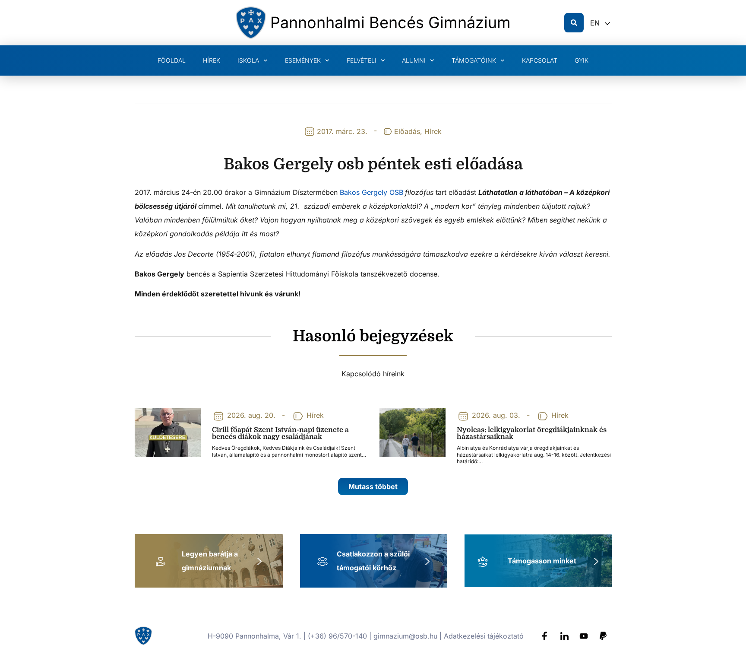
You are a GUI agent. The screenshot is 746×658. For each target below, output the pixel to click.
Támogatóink (474, 60)
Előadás (407, 131)
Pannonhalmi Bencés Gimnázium (390, 22)
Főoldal (172, 60)
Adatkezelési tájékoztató (484, 636)
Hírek (211, 60)
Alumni (414, 60)
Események (303, 60)
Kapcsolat (539, 60)
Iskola (248, 60)
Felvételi (361, 60)
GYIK (581, 60)
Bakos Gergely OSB (371, 192)
